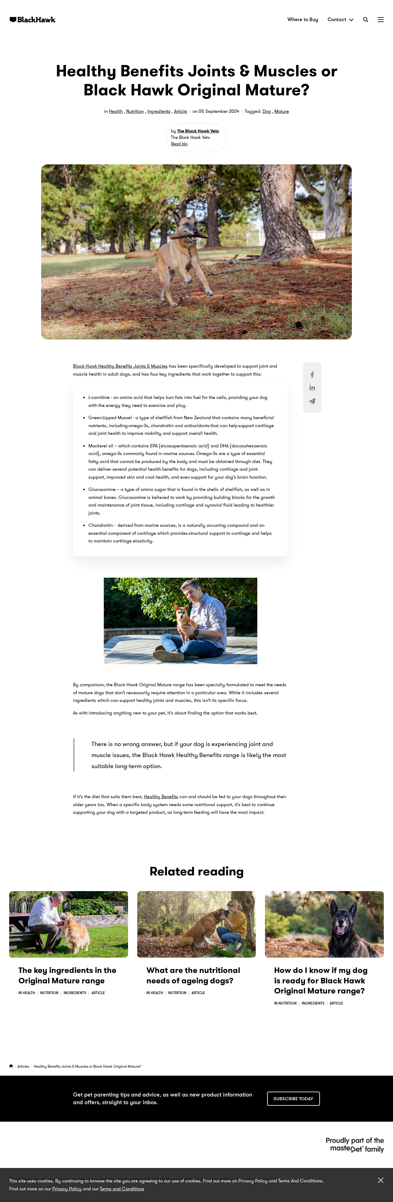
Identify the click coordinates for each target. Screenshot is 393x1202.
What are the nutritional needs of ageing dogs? (193, 975)
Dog (267, 111)
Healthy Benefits (161, 796)
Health (116, 111)
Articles (24, 1066)
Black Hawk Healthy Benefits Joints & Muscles (120, 366)
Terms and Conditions (122, 1188)
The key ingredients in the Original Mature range (67, 975)
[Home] (11, 1066)
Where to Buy (302, 19)
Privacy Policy (67, 1188)
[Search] (366, 19)
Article (180, 111)
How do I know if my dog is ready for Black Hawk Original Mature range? (321, 981)
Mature (281, 111)
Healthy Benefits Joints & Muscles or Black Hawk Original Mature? (87, 1066)
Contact (337, 19)
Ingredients (158, 111)
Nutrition (135, 111)
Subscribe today (293, 1098)
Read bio (179, 144)
